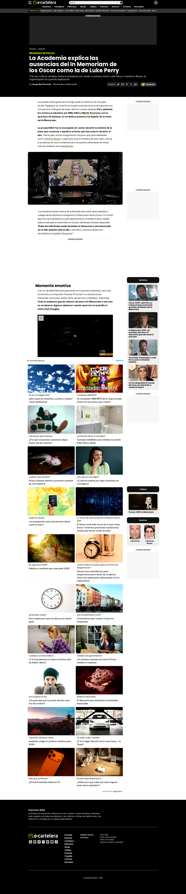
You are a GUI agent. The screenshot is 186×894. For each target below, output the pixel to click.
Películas (72, 6)
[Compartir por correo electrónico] (122, 84)
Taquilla (68, 856)
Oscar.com (67, 233)
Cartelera (59, 6)
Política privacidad (108, 837)
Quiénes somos (87, 835)
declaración (67, 146)
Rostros (115, 6)
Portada (32, 49)
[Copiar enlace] (118, 84)
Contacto (84, 837)
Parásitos (50, 105)
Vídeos (93, 6)
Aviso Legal (104, 835)
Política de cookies (107, 840)
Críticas (127, 6)
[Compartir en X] (131, 84)
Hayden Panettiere (103, 11)
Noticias (47, 6)
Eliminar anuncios (93, 16)
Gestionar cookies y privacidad (111, 842)
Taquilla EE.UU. (132, 11)
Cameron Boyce (52, 138)
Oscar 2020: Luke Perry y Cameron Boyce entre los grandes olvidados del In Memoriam (141, 306)
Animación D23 (157, 11)
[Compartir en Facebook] (127, 84)
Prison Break (89, 11)
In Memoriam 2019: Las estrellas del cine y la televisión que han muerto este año (141, 333)
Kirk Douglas (52, 309)
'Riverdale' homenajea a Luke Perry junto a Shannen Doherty (142, 359)
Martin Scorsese (91, 113)
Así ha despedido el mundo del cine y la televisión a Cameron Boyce (141, 385)
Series (83, 6)
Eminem (56, 116)
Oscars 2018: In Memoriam (141, 512)
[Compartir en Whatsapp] (135, 84)
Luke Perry (68, 138)
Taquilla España (46, 11)
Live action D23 (144, 11)
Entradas (139, 6)
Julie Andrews (58, 11)
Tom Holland (69, 11)
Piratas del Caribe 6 (118, 11)
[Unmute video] (75, 336)
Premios (104, 6)
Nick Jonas (80, 11)
